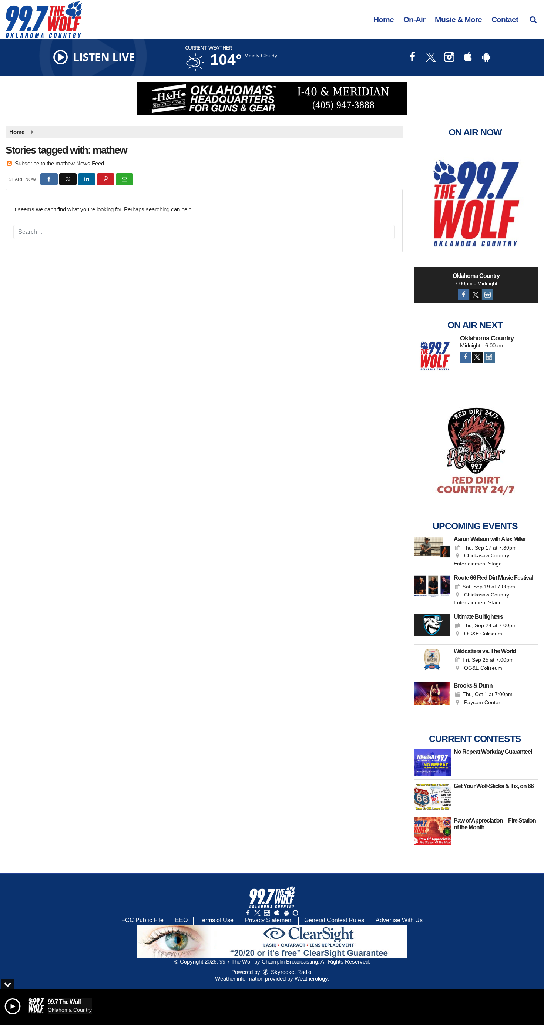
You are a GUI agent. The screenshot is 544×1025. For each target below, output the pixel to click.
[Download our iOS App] (468, 57)
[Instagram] (487, 294)
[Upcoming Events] (432, 552)
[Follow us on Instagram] (266, 913)
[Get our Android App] (286, 913)
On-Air (414, 19)
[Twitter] (475, 294)
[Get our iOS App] (276, 913)
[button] (533, 19)
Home (383, 19)
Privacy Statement (269, 920)
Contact (504, 19)
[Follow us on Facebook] (248, 913)
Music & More (458, 19)
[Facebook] (463, 294)
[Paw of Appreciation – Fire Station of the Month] (432, 831)
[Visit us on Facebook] (412, 57)
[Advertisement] (272, 98)
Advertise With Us (399, 920)
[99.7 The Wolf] (49, 19)
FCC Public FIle (142, 920)
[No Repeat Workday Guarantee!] (432, 762)
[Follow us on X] (257, 913)
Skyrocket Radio (290, 972)
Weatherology (311, 978)
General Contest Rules (334, 920)
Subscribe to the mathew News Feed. (60, 163)
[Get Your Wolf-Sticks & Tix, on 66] (432, 796)
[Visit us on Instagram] (449, 57)
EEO (181, 920)
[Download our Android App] (486, 57)
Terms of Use (216, 920)
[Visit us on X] (431, 57)
